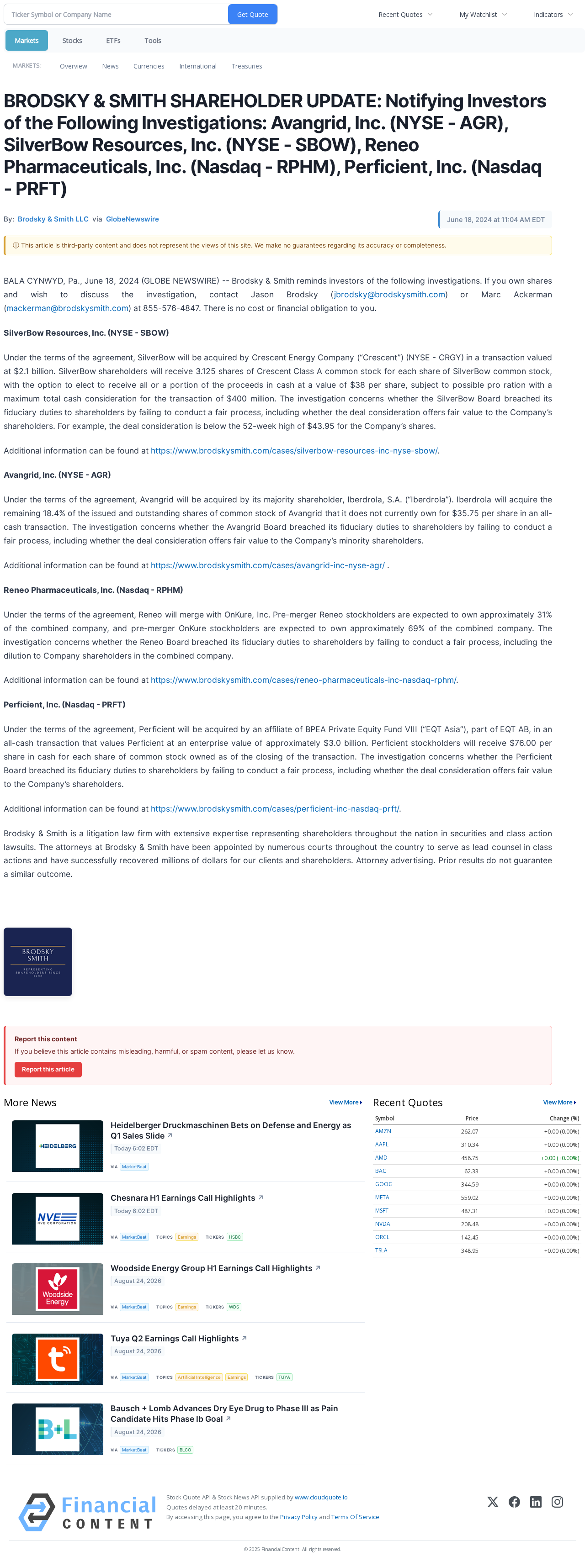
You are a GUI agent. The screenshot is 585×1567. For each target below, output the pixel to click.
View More (344, 1102)
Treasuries (246, 66)
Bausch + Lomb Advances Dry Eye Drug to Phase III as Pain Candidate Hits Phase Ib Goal (224, 1413)
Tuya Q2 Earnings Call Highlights (179, 1338)
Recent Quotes (400, 14)
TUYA (284, 1377)
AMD (381, 1157)
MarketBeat (134, 1166)
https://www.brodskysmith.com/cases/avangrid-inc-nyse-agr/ (268, 565)
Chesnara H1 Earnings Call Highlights (187, 1198)
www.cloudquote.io (321, 1497)
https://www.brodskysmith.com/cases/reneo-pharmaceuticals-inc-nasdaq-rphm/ (303, 680)
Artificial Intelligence (199, 1377)
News (110, 66)
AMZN (383, 1131)
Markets (27, 40)
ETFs (113, 40)
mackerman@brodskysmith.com (67, 308)
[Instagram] (557, 1512)
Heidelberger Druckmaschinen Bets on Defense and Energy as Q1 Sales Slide (231, 1130)
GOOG (384, 1184)
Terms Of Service (355, 1517)
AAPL (381, 1144)
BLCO (185, 1449)
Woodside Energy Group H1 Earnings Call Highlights (216, 1268)
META (382, 1197)
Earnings (187, 1237)
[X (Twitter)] (493, 1512)
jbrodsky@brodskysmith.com (389, 294)
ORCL (382, 1237)
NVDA (382, 1224)
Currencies (149, 66)
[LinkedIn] (535, 1512)
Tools (152, 40)
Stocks (72, 40)
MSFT (381, 1210)
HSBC (235, 1237)
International (198, 66)
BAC (380, 1171)
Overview (73, 66)
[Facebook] (514, 1512)
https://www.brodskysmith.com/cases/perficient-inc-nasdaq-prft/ (275, 808)
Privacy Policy (299, 1517)
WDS (234, 1306)
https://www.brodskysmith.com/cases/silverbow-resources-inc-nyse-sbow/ (294, 450)
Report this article (48, 1069)
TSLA (381, 1250)
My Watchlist (478, 14)
